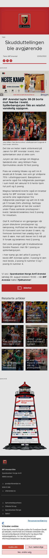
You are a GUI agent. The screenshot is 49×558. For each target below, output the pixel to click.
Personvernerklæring (37, 520)
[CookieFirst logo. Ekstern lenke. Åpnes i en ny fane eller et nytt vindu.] (3, 523)
